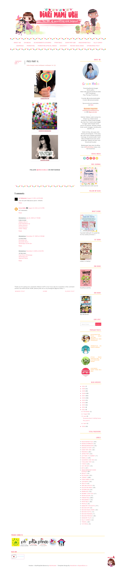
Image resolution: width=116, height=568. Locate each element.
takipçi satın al (23, 222)
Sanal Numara (23, 227)
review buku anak (88, 510)
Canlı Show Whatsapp (25, 255)
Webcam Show (23, 258)
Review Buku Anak (77, 46)
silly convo (86, 520)
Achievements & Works (42, 42)
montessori (86, 495)
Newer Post (20, 291)
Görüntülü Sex (23, 240)
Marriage (20, 46)
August (85, 414)
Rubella (85, 458)
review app (86, 508)
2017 (83, 395)
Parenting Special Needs (47, 46)
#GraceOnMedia (87, 443)
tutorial (85, 524)
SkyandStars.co (82, 565)
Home (45, 291)
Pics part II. (86, 420)
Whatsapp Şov (23, 256)
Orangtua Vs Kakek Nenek (96, 346)
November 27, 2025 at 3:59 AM (35, 236)
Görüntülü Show (23, 242)
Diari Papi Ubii (70, 42)
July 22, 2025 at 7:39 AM (33, 218)
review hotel (87, 512)
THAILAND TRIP (87, 462)
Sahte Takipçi (23, 228)
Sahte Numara (23, 225)
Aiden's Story (87, 448)
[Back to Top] (111, 561)
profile (84, 504)
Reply (20, 203)
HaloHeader (52, 565)
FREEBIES (85, 452)
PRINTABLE (58, 42)
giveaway (85, 481)
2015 (83, 400)
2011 (83, 409)
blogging (85, 475)
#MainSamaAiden (88, 446)
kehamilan (85, 489)
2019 (83, 391)
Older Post (70, 291)
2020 (83, 388)
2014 (83, 402)
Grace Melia (22, 208)
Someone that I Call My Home (92, 418)
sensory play (87, 518)
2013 (83, 405)
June (85, 416)
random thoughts (88, 506)
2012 (83, 407)
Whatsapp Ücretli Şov (25, 243)
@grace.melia (42, 170)
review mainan (87, 514)
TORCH (84, 464)
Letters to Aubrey (88, 456)
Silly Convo (98, 42)
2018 (83, 393)
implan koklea (87, 485)
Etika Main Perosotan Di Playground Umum (96, 359)
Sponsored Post (93, 46)
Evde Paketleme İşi (24, 223)
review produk (87, 516)
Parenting (31, 46)
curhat (84, 477)
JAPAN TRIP (85, 454)
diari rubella (87, 479)
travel (84, 522)
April (85, 423)
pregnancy (86, 500)
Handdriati (73, 565)
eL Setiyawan (23, 198)
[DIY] (83, 468)
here (92, 105)
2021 (83, 386)
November (86, 411)
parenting (86, 498)
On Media (27, 42)
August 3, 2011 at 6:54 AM (35, 198)
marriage (85, 491)
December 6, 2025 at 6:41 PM (35, 251)
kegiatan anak (87, 487)
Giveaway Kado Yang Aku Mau (96, 370)
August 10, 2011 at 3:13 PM (36, 208)
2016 (83, 398)
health (84, 483)
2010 (83, 426)
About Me (17, 42)
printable (85, 502)
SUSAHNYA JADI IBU (88, 460)
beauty (84, 473)
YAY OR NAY (86, 466)
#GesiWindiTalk (84, 42)
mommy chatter (87, 493)
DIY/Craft (63, 46)
